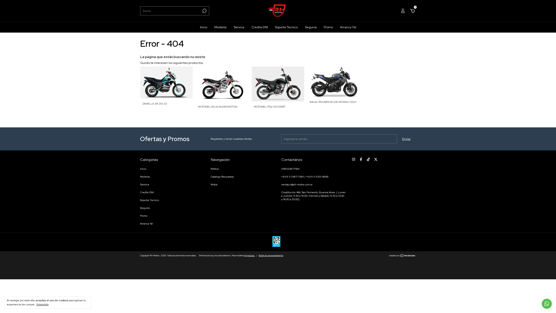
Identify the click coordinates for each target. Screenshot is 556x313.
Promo (328, 27)
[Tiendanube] (402, 256)
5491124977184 (290, 169)
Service (239, 27)
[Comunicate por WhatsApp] (547, 304)
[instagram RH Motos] (353, 159)
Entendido (42, 304)
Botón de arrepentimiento (271, 255)
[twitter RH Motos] (375, 159)
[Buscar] (204, 11)
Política (215, 169)
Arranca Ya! (348, 27)
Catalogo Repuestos (222, 176)
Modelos (220, 27)
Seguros (311, 27)
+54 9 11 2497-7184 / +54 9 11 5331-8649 (304, 176)
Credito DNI (260, 27)
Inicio (203, 27)
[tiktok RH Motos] (368, 159)
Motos (214, 184)
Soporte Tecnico (286, 27)
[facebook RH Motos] (361, 159)
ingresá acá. (249, 255)
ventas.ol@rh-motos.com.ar (297, 184)
